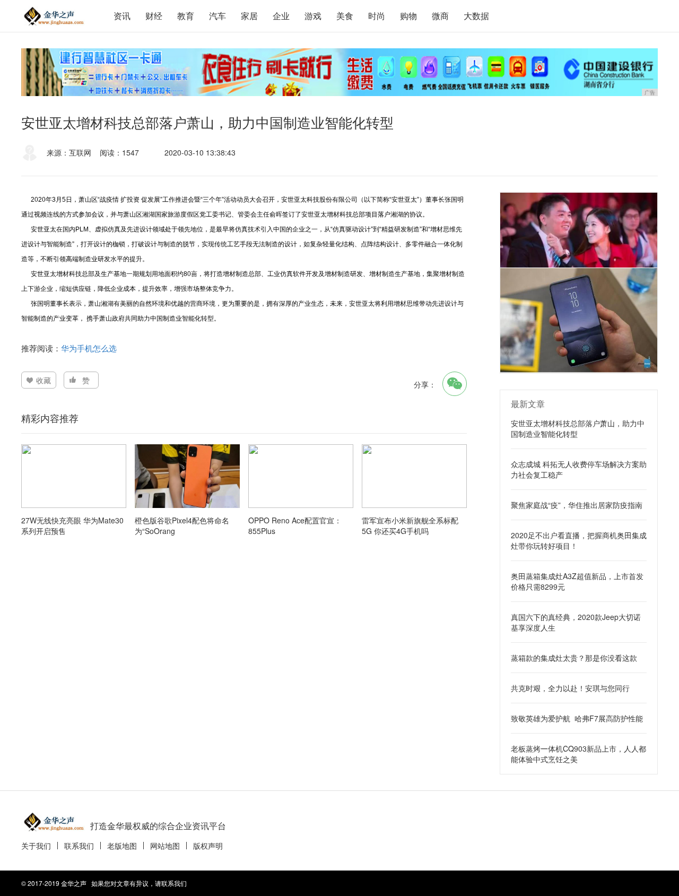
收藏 (43, 380)
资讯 (122, 16)
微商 (440, 16)
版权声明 (208, 845)
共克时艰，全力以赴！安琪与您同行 (570, 688)
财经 (153, 16)
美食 (344, 16)
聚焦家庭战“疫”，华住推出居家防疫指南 (576, 504)
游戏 (312, 16)
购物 (408, 16)
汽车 (217, 16)
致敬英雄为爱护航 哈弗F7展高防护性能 (577, 718)
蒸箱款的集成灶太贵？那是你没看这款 (574, 657)
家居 (249, 16)
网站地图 (165, 845)
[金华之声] (53, 15)
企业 (281, 16)
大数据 (476, 16)
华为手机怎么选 (89, 348)
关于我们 (36, 845)
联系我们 (79, 845)
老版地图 (122, 845)
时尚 (376, 16)
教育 (185, 16)
